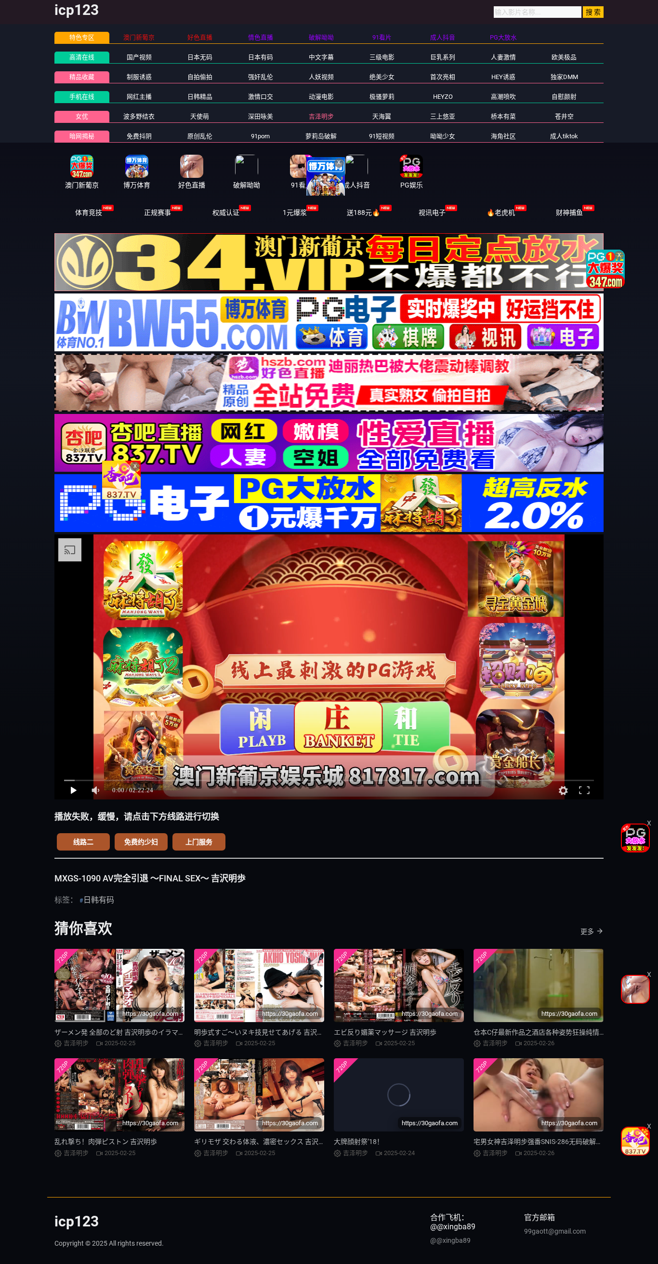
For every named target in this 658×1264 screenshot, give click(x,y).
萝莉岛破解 (321, 136)
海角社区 (503, 136)
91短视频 (382, 136)
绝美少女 (382, 76)
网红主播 (139, 96)
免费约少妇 (141, 842)
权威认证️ (225, 212)
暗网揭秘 (81, 136)
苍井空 (564, 116)
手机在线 (81, 96)
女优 (82, 116)
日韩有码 (98, 900)
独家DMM (564, 76)
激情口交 (260, 96)
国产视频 (139, 57)
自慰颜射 (564, 96)
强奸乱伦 (260, 76)
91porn (260, 136)
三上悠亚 (442, 116)
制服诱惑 (139, 76)
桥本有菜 (503, 116)
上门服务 (198, 842)
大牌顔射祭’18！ (358, 1141)
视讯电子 (432, 212)
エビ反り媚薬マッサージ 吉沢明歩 (385, 1032)
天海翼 (381, 116)
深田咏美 (260, 116)
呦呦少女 (442, 136)
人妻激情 (503, 57)
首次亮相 (442, 76)
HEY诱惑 (503, 76)
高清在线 (81, 57)
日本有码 (260, 57)
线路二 (83, 842)
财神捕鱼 (569, 212)
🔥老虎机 (501, 212)
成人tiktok (564, 136)
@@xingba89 (450, 1240)
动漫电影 (321, 96)
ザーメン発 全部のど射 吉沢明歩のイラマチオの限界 (133, 1032)
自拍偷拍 (199, 76)
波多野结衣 (139, 116)
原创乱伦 (199, 136)
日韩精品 (199, 96)
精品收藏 (81, 76)
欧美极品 (564, 57)
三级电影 (382, 57)
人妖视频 (321, 76)
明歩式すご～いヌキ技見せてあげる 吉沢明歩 (262, 1032)
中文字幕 (321, 57)
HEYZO (443, 96)
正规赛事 (157, 212)
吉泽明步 (321, 116)
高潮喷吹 (503, 96)
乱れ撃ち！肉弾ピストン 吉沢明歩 (105, 1141)
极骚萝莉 (382, 96)
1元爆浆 (295, 212)
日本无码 (199, 57)
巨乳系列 (442, 57)
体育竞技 (88, 212)
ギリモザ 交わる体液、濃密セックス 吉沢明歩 (263, 1141)
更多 (587, 931)
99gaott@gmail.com (555, 1231)
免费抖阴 (139, 136)
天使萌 (199, 116)
